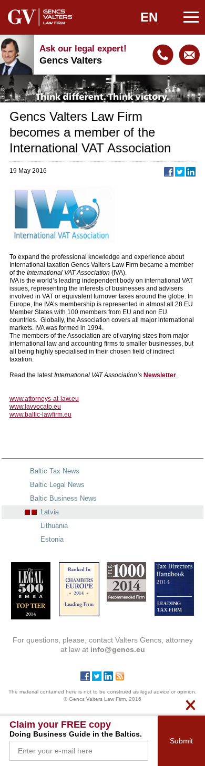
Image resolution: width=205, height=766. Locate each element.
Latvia (49, 512)
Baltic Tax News (54, 471)
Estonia (52, 539)
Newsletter (160, 375)
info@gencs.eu (189, 54)
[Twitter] (96, 678)
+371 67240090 (162, 54)
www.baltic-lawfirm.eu (40, 414)
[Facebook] (85, 678)
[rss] (120, 678)
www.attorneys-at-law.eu (44, 398)
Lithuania (54, 526)
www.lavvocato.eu (35, 406)
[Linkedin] (108, 678)
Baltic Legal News (57, 485)
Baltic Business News (63, 498)
